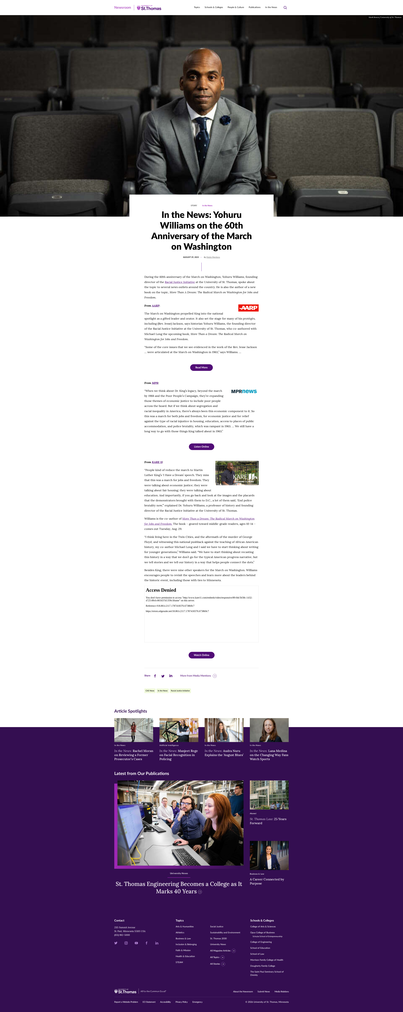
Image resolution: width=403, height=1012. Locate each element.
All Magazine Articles (220, 951)
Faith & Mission (183, 950)
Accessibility (165, 1002)
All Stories (215, 964)
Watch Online (201, 655)
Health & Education (185, 956)
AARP (155, 305)
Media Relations (282, 992)
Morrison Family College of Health (266, 960)
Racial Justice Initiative (180, 282)
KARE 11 (157, 462)
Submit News (264, 992)
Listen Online (201, 446)
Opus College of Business (266, 934)
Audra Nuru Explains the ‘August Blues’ (224, 753)
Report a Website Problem (126, 1002)
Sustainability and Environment (225, 933)
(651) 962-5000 (122, 935)
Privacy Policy (182, 1002)
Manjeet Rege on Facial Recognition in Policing (178, 755)
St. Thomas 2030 (218, 939)
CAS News (150, 691)
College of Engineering (261, 942)
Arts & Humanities (185, 927)
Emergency (197, 1002)
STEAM (179, 962)
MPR (155, 383)
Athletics (180, 933)
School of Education (260, 948)
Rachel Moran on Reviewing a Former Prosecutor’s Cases (133, 755)
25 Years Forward (268, 821)
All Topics (214, 957)
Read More (201, 367)
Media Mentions (213, 257)
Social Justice (216, 927)
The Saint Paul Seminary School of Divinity (267, 973)
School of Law (257, 954)
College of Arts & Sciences (263, 927)
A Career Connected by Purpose (267, 881)
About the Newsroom (243, 992)
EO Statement (149, 1002)
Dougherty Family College (262, 966)
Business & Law (183, 939)
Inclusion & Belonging (186, 944)
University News (218, 944)
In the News (271, 7)
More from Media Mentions (195, 676)
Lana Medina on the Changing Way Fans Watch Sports (269, 755)
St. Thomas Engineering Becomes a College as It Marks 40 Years (179, 887)
